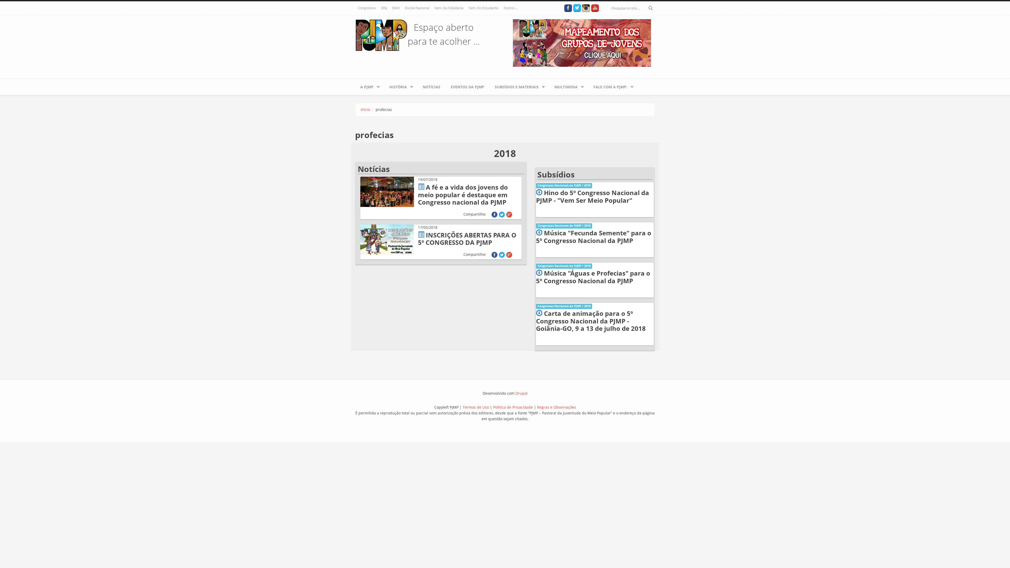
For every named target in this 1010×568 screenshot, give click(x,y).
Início (365, 109)
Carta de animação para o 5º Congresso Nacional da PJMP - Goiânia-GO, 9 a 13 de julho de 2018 (591, 321)
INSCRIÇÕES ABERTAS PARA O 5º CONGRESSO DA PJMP (467, 239)
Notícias (431, 86)
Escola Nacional (417, 8)
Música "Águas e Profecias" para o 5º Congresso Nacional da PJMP (593, 277)
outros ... (511, 8)
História (395, 86)
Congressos (367, 8)
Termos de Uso (476, 407)
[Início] (381, 34)
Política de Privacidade (513, 407)
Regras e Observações (556, 407)
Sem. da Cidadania (449, 8)
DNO (396, 8)
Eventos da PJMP (467, 86)
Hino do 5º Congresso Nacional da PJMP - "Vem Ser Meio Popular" (592, 196)
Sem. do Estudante (483, 8)
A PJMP (364, 86)
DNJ (384, 8)
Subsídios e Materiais (514, 86)
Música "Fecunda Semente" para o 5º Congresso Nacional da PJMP (593, 237)
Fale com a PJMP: (607, 86)
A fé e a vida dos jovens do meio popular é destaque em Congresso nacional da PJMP (463, 195)
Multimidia (563, 86)
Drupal (522, 393)
